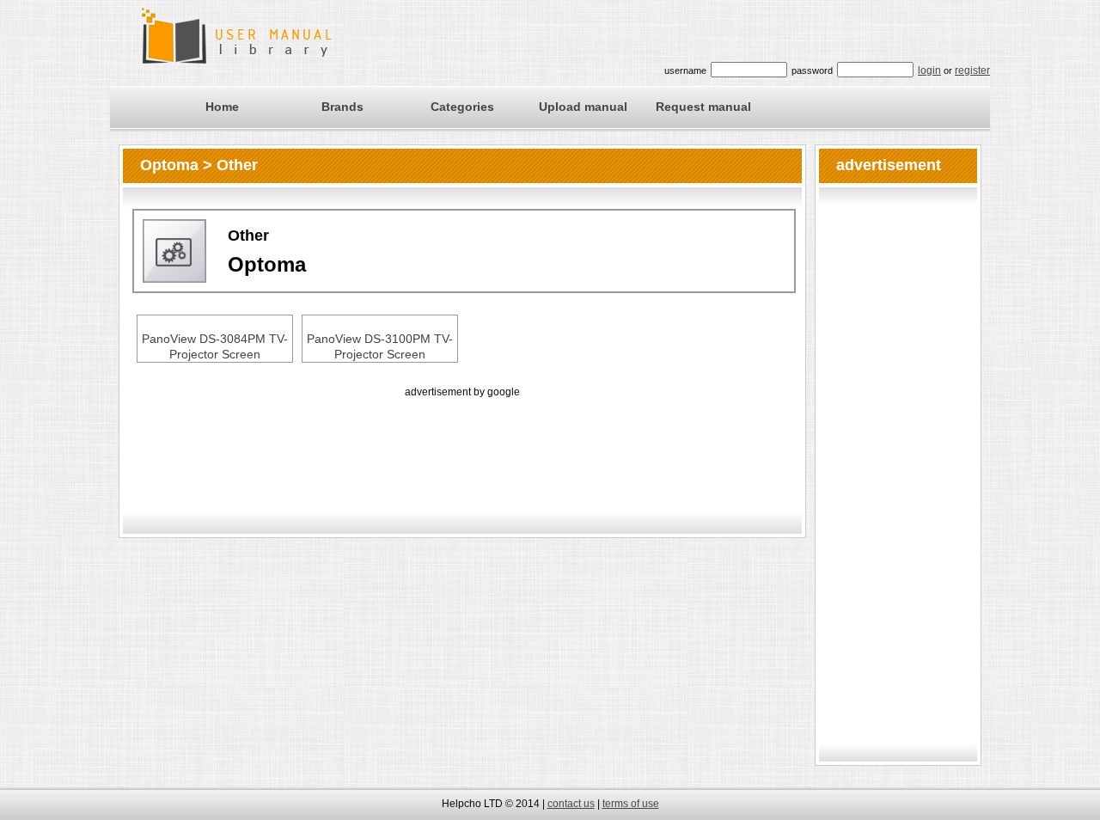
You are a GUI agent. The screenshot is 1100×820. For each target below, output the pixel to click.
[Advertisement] (462, 440)
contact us (571, 804)
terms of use (630, 804)
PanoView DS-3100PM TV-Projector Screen (380, 346)
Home (222, 106)
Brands (342, 106)
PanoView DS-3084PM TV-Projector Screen (215, 346)
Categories (462, 106)
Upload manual (583, 106)
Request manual (703, 106)
